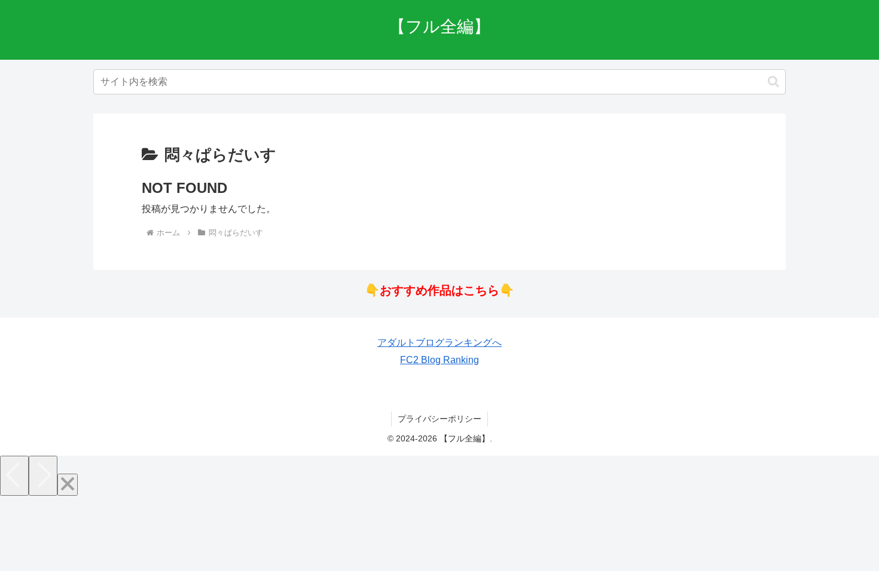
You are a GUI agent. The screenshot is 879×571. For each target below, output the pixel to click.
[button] (773, 81)
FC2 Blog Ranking (439, 360)
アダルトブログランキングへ (439, 342)
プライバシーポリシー (439, 418)
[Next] (43, 476)
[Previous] (14, 476)
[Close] (67, 485)
